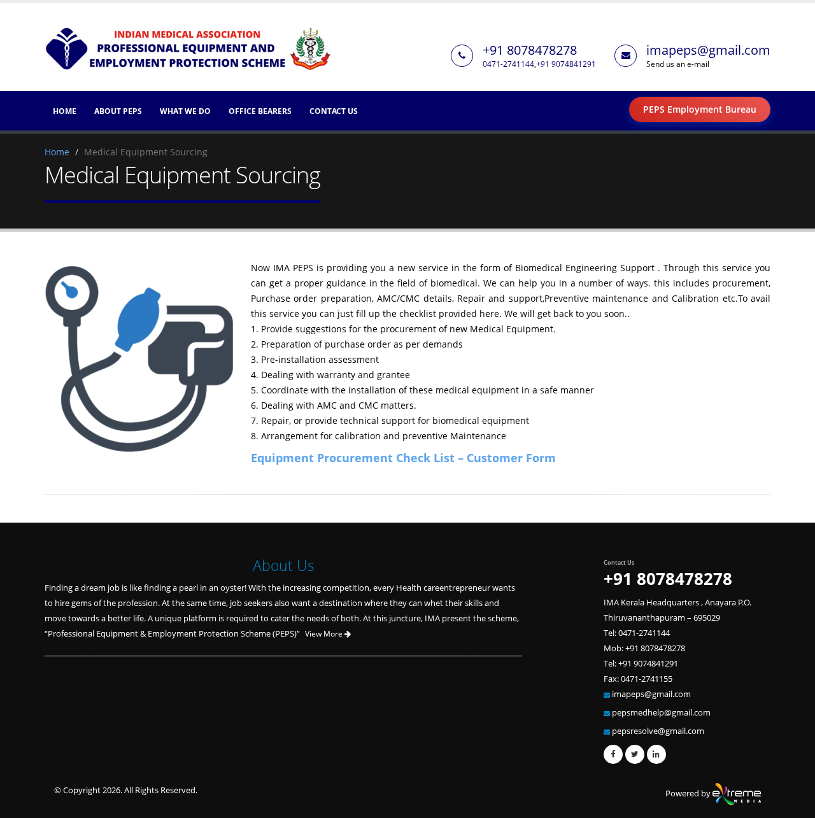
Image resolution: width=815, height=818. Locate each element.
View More (324, 633)
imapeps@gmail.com (708, 50)
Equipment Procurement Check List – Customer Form (403, 457)
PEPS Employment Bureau (699, 109)
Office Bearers (260, 111)
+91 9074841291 (566, 64)
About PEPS (118, 111)
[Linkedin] (656, 754)
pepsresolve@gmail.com (658, 731)
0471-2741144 (508, 64)
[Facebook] (613, 754)
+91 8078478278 (530, 50)
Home (64, 111)
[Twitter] (634, 754)
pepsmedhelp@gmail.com (661, 712)
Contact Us (333, 111)
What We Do (185, 111)
